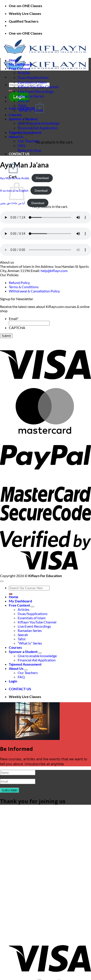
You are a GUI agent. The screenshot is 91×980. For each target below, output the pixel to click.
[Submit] (10, 90)
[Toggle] (32, 606)
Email (14, 318)
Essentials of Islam (32, 82)
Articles (24, 73)
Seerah (23, 101)
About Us (16, 136)
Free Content (19, 68)
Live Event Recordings (36, 91)
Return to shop (29, 150)
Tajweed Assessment (25, 664)
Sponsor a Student (23, 651)
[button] (13, 168)
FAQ (21, 145)
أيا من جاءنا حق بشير (12, 203)
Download (42, 178)
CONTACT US (19, 154)
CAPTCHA (17, 327)
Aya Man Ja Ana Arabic (14, 178)
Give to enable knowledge (38, 123)
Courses (15, 114)
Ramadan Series (31, 96)
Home (13, 60)
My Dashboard (20, 64)
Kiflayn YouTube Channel (38, 87)
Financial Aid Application (38, 128)
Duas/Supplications (33, 77)
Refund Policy (19, 282)
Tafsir (22, 105)
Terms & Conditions (24, 287)
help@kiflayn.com (54, 270)
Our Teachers (29, 141)
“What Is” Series (30, 110)
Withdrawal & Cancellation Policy (34, 291)
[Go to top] (2, 581)
